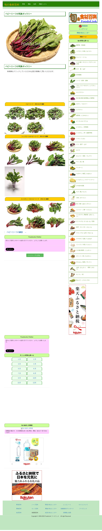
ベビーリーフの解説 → (16, 232)
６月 (34, 368)
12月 (34, 383)
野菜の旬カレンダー (83, 33)
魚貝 (34, 4)
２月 (34, 359)
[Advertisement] (35, 87)
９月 (19, 378)
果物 (29, 4)
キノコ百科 (35, 508)
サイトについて (83, 504)
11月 (19, 383)
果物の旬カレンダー (51, 508)
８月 (34, 373)
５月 (19, 368)
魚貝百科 (18, 512)
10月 (34, 378)
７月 (19, 373)
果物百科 (18, 508)
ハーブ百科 (35, 504)
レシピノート (67, 504)
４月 (34, 364)
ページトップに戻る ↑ (35, 255)
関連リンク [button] (42, 4)
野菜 (24, 4)
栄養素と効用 (67, 512)
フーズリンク (83, 508)
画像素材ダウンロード (67, 508)
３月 (19, 364)
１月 (19, 359)
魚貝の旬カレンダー (51, 512)
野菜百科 (18, 504)
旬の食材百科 (11, 4)
